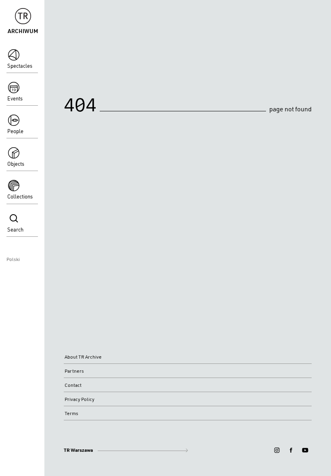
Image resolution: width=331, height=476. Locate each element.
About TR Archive (83, 357)
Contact (73, 385)
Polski (13, 259)
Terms (71, 413)
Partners (74, 371)
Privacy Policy (79, 399)
